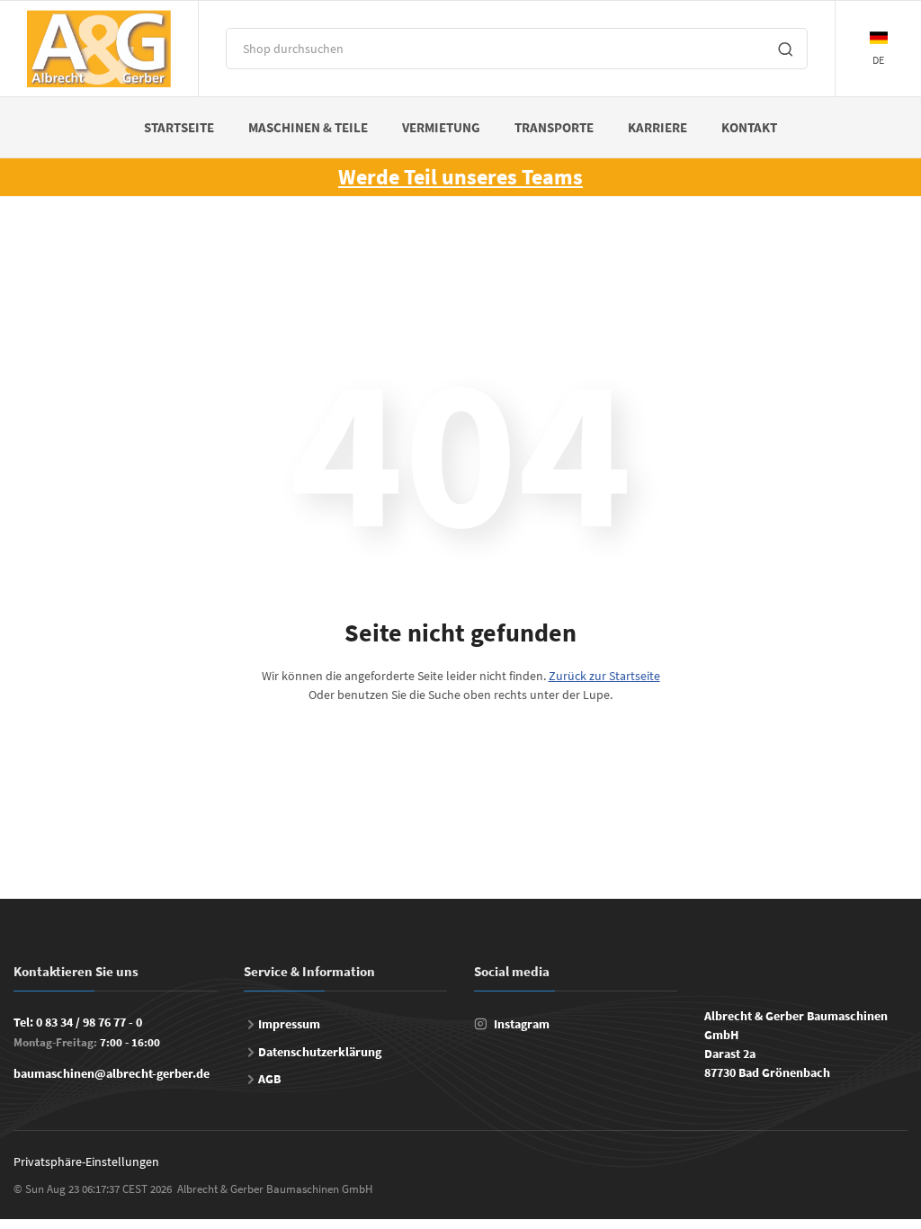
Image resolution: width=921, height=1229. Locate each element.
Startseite (179, 127)
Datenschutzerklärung (319, 1052)
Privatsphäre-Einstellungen (86, 1161)
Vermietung (441, 127)
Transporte (554, 127)
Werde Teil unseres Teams (460, 177)
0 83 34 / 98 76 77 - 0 (89, 1022)
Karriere (657, 127)
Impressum (289, 1024)
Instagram (522, 1024)
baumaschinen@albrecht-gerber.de (111, 1073)
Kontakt (749, 127)
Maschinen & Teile (308, 127)
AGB (269, 1079)
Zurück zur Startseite (604, 676)
